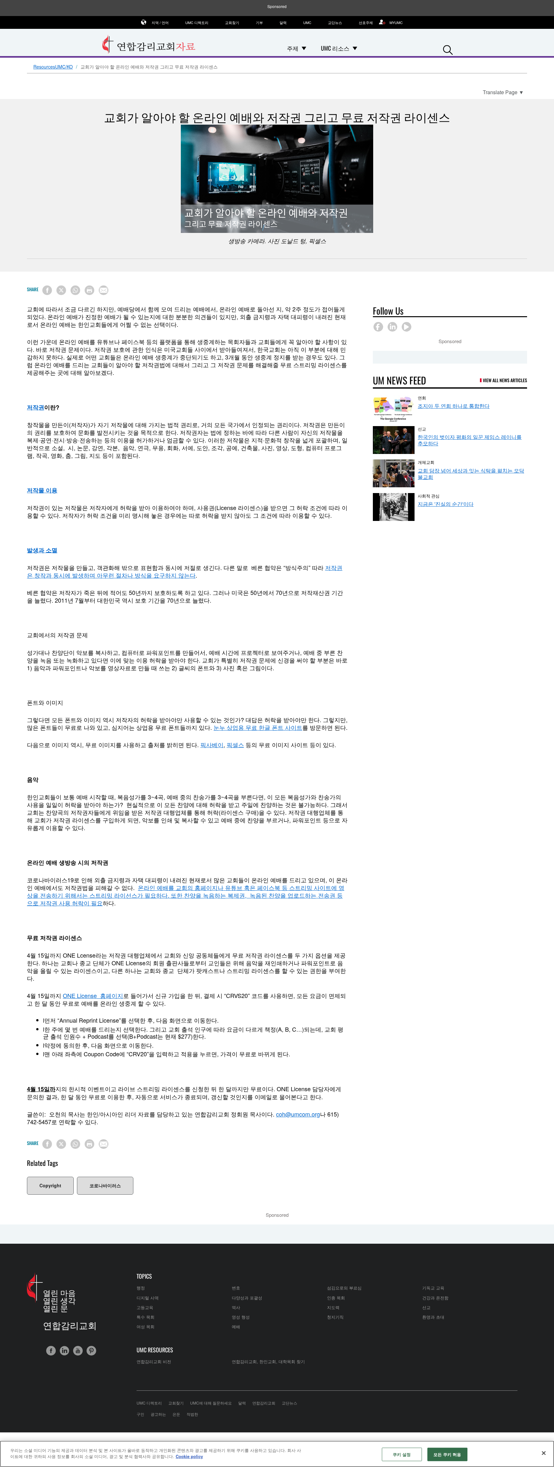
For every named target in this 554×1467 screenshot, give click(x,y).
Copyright (50, 1185)
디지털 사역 (148, 1298)
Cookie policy (189, 1456)
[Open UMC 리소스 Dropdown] (355, 48)
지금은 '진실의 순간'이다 (446, 503)
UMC (307, 22)
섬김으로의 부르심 (344, 1288)
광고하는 (158, 1414)
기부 (259, 22)
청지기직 (335, 1317)
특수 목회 (146, 1317)
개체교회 (426, 462)
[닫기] (544, 1453)
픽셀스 (235, 744)
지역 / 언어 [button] (160, 22)
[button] (448, 48)
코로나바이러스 (105, 1185)
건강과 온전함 (435, 1298)
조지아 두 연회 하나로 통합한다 (454, 405)
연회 (422, 397)
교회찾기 (232, 22)
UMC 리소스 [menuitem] (335, 48)
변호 (236, 1288)
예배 (236, 1326)
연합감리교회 (263, 1402)
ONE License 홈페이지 (93, 995)
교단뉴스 (335, 22)
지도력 (333, 1307)
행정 (141, 1288)
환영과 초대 (433, 1317)
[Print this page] (89, 290)
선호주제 (366, 22)
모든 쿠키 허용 (447, 1454)
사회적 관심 (429, 495)
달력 (283, 22)
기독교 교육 (433, 1288)
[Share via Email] (103, 290)
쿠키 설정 (402, 1454)
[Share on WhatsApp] (75, 290)
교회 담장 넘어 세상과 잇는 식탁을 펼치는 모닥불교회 (471, 474)
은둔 (176, 1414)
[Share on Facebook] (47, 290)
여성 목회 (146, 1326)
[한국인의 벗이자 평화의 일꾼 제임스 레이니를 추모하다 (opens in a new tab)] (394, 440)
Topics (144, 1276)
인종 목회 (336, 1298)
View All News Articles (505, 380)
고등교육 (145, 1307)
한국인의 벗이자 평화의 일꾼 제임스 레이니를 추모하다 (470, 440)
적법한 (192, 1414)
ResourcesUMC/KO (53, 67)
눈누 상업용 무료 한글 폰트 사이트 (258, 727)
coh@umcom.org (298, 1114)
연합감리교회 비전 (154, 1361)
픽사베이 (211, 744)
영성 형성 (241, 1317)
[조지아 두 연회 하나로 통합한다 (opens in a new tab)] (394, 409)
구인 (140, 1414)
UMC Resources (155, 1350)
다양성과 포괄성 (247, 1298)
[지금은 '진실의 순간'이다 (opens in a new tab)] (394, 507)
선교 (422, 428)
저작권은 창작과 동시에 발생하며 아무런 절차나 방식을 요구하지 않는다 (184, 571)
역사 (236, 1307)
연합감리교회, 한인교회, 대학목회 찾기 (268, 1361)
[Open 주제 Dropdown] (304, 48)
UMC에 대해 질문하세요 (211, 1402)
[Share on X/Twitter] (61, 290)
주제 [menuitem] (292, 48)
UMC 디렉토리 (196, 22)
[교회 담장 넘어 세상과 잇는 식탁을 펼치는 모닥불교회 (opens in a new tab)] (394, 473)
